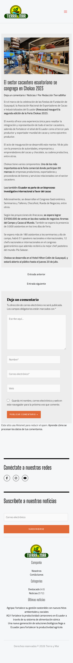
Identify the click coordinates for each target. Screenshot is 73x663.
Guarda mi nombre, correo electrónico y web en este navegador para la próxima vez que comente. (34, 402)
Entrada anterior (36, 274)
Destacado (34, 589)
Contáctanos (36, 574)
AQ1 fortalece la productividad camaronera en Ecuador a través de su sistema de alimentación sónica (36, 617)
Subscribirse (36, 529)
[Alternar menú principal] (65, 11)
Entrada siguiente (36, 283)
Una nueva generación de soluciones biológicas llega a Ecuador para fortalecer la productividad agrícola (36, 625)
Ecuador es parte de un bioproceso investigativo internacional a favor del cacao (29, 189)
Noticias (31, 95)
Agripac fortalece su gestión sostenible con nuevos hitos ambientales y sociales (36, 609)
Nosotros (36, 570)
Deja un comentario (14, 95)
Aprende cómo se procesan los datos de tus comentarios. (34, 427)
